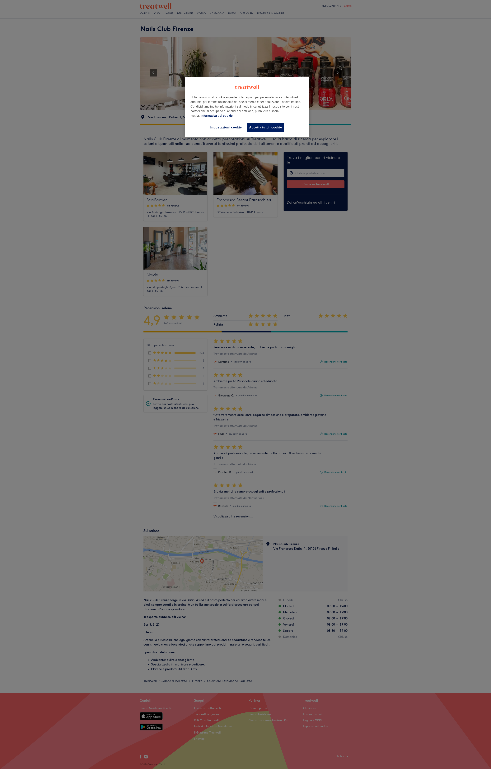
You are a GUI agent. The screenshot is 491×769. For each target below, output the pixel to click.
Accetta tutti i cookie (265, 127)
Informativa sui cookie (217, 115)
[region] (247, 107)
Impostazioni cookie (226, 127)
